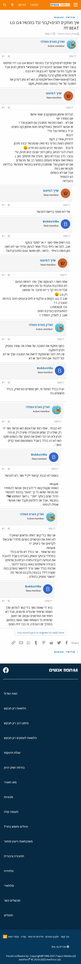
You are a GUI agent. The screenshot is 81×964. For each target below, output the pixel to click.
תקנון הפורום (52, 936)
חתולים (8, 915)
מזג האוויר (10, 782)
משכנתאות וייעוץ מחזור (18, 841)
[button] (75, 5)
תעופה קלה (11, 811)
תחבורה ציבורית (14, 856)
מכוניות (8, 797)
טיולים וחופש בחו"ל (16, 826)
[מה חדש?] (12, 4)
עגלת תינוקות (12, 752)
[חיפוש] (4, 4)
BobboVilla (51, 221)
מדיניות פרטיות (35, 936)
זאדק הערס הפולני (66, 33)
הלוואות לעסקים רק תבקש (20, 738)
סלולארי (9, 885)
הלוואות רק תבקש (15, 708)
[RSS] (5, 936)
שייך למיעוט (54, 93)
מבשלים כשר (12, 900)
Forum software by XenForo (33, 957)
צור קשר (65, 936)
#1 (3, 56)
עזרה (23, 936)
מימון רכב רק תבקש (16, 723)
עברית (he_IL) (59, 946)
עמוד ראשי (13, 936)
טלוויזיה (9, 871)
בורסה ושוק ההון (14, 767)
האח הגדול (10, 693)
